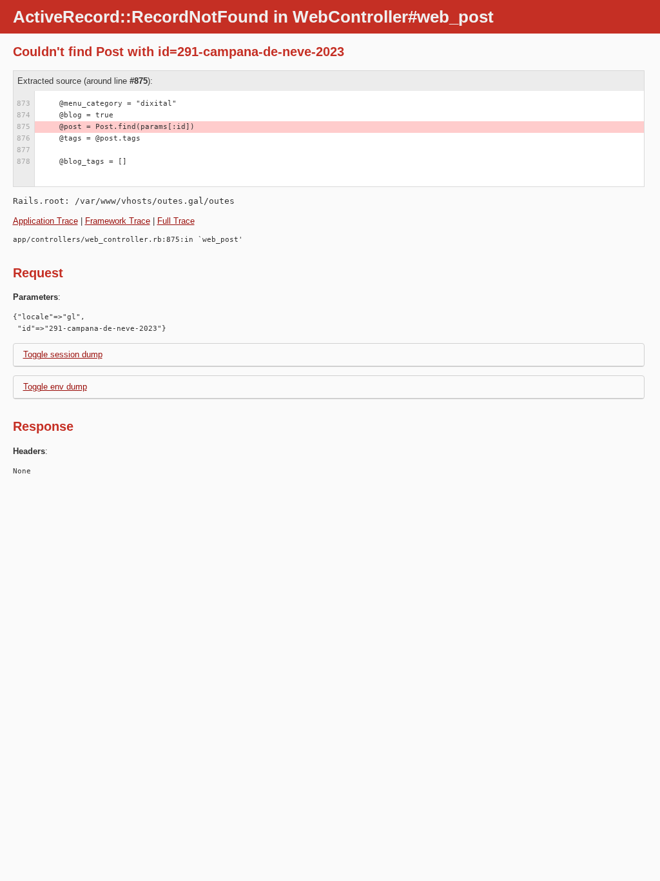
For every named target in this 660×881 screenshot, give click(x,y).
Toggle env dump (55, 386)
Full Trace (176, 221)
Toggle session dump (62, 354)
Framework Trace (117, 221)
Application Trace (45, 221)
